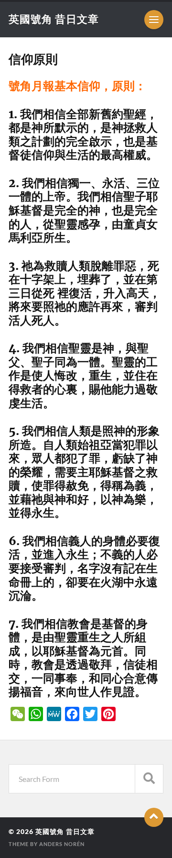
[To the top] (153, 817)
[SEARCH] (149, 778)
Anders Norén (62, 844)
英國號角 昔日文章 (54, 18)
